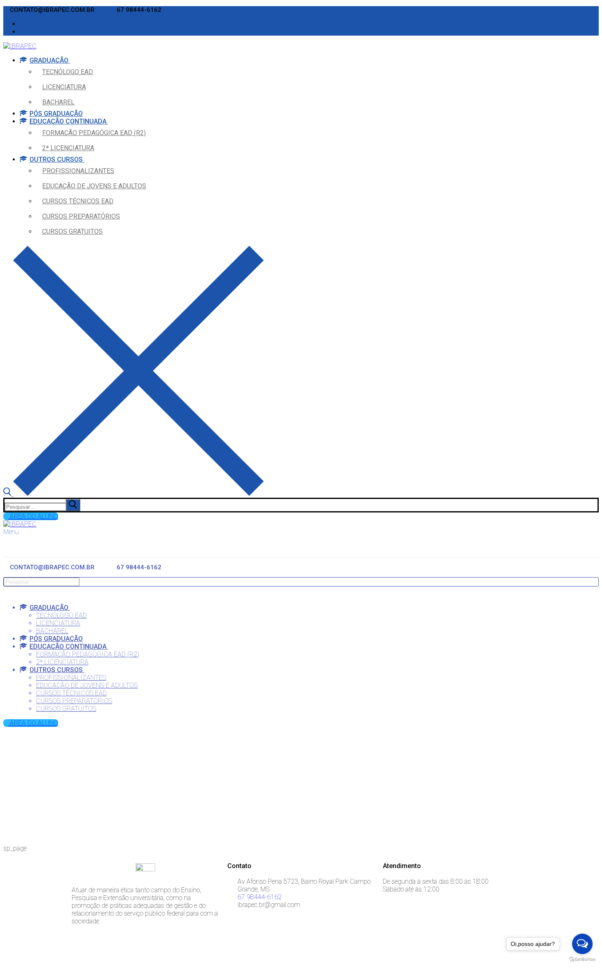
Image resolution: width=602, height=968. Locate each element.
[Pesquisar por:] (43, 506)
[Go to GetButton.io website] (582, 959)
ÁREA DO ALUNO (33, 516)
